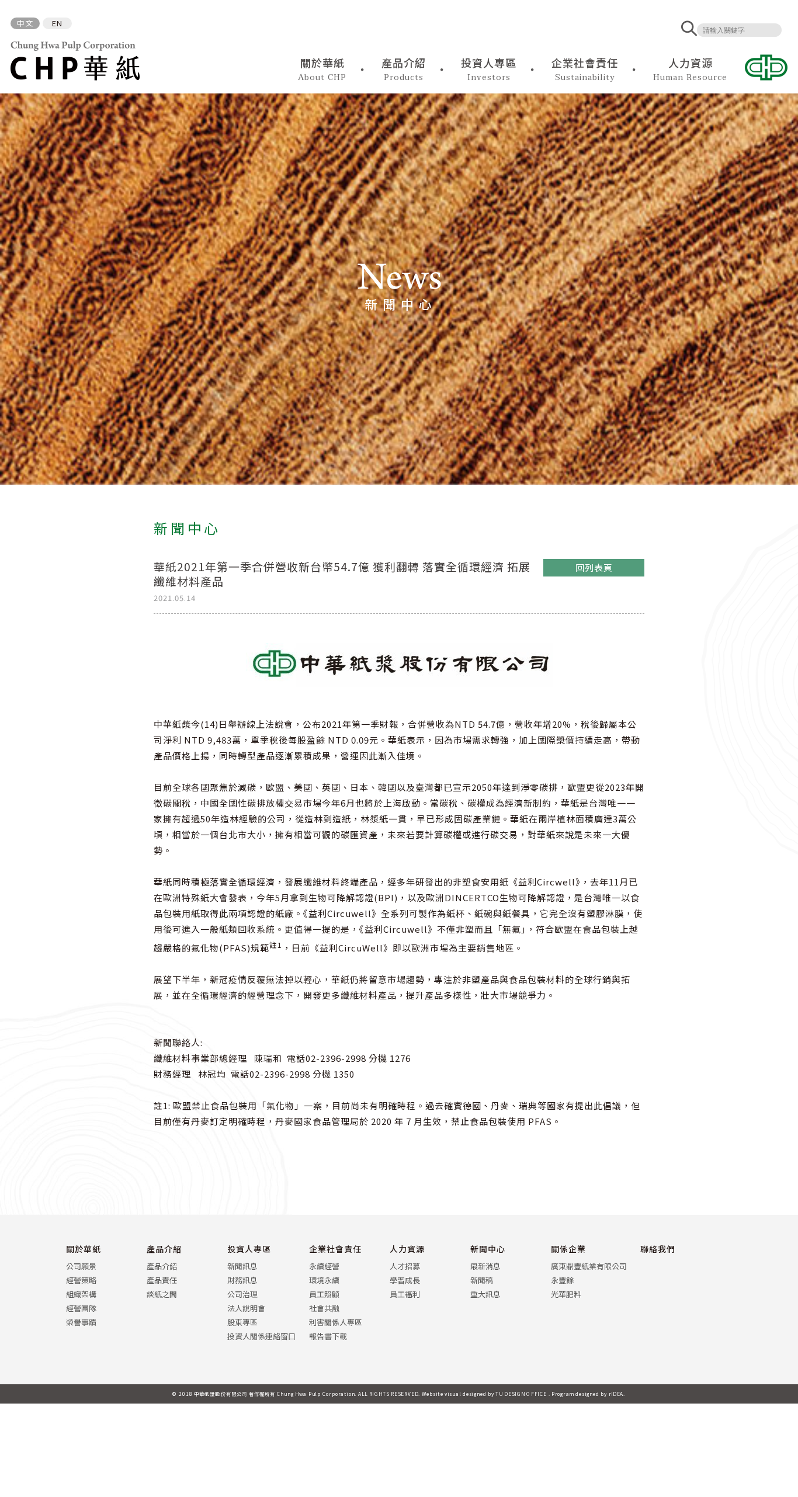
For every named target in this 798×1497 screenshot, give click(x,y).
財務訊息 (242, 1280)
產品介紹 (164, 1248)
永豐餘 (562, 1280)
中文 (25, 23)
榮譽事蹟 (81, 1322)
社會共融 (324, 1308)
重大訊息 (485, 1294)
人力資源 (407, 1248)
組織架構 (81, 1294)
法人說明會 (246, 1308)
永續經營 (324, 1266)
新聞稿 (481, 1280)
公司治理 (242, 1294)
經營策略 (81, 1280)
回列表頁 (594, 567)
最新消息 (485, 1266)
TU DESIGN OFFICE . (522, 1393)
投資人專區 (249, 1248)
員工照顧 (324, 1294)
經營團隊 (81, 1308)
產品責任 (162, 1280)
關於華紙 (83, 1248)
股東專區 (242, 1322)
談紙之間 (162, 1294)
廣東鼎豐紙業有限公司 (589, 1266)
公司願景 (81, 1266)
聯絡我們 (657, 1248)
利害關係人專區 (335, 1322)
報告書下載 (328, 1336)
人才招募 (405, 1266)
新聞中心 (487, 1248)
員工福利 (405, 1294)
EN (57, 23)
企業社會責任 (335, 1248)
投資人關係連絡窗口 (261, 1336)
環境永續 (324, 1280)
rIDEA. (617, 1393)
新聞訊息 (242, 1266)
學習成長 (405, 1280)
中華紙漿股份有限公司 (75, 61)
